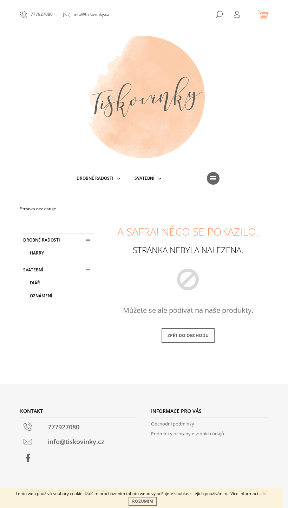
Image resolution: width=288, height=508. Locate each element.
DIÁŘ (35, 283)
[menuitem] (98, 178)
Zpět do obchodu (188, 335)
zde (262, 493)
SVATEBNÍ (33, 270)
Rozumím (142, 501)
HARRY (37, 253)
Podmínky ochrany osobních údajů (187, 433)
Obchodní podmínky (172, 424)
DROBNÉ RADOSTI (41, 240)
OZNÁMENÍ (41, 296)
